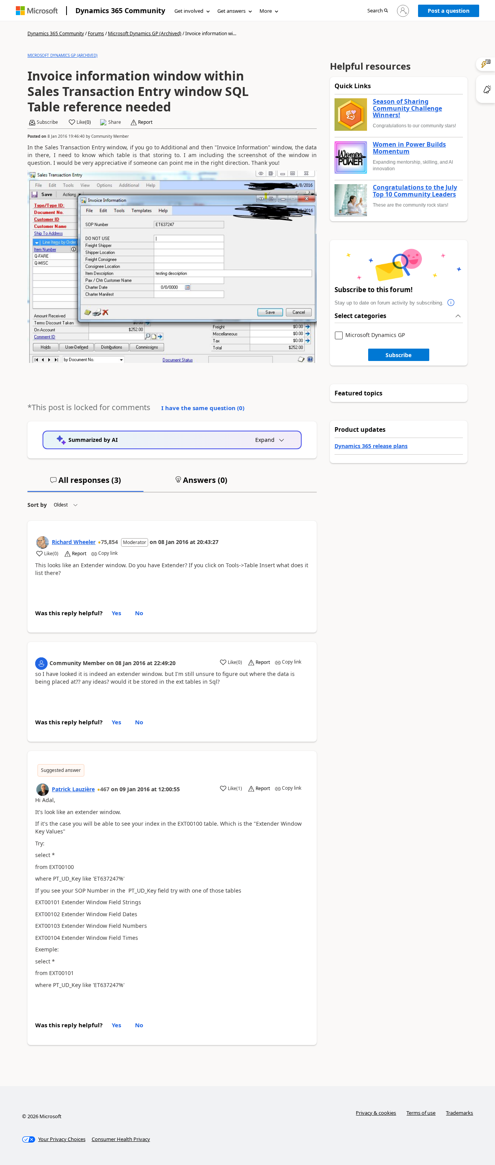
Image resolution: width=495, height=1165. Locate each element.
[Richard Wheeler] (42, 542)
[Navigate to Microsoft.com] (37, 10)
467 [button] (104, 789)
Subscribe (398, 355)
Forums (96, 33)
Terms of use (420, 1112)
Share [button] (114, 122)
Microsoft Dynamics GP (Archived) (144, 33)
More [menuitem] (265, 10)
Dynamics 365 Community (120, 10)
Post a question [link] (448, 10)
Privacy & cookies (376, 1112)
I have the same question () (202, 408)
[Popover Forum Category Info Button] (451, 303)
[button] (378, 11)
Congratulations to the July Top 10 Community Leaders (415, 191)
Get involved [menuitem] (188, 10)
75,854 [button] (109, 542)
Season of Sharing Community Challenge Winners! (407, 108)
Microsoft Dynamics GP (375, 335)
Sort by (37, 504)
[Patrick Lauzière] (42, 790)
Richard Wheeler (74, 542)
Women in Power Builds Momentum (409, 148)
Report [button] (145, 122)
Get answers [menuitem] (231, 10)
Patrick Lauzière (73, 789)
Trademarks (459, 1112)
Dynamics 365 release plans (371, 446)
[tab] (85, 483)
